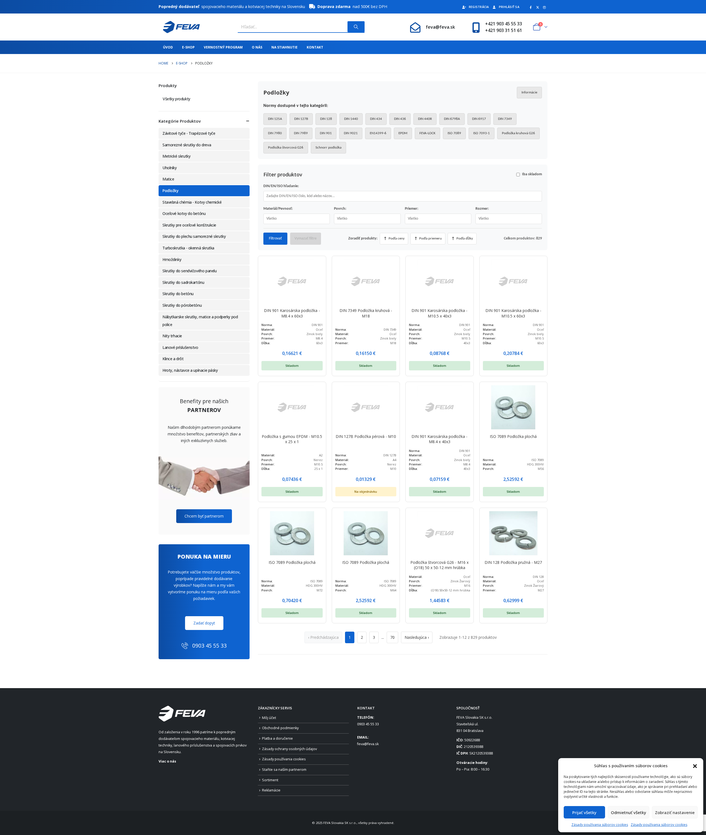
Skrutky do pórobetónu (182, 305)
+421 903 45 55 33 (503, 24)
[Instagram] (544, 7)
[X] (537, 7)
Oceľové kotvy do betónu (183, 213)
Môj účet (269, 717)
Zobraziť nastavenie (675, 812)
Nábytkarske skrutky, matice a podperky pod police (200, 320)
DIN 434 (376, 119)
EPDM (403, 133)
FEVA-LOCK (427, 133)
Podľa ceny (394, 239)
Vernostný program (223, 47)
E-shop (188, 47)
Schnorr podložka (328, 147)
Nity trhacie (172, 335)
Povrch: (340, 209)
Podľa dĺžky (462, 239)
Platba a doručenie (277, 738)
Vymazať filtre (306, 238)
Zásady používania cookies (284, 759)
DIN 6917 (479, 119)
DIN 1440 (351, 119)
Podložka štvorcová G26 (285, 147)
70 (392, 637)
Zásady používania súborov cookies (599, 824)
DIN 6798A (452, 119)
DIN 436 (400, 119)
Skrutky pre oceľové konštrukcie (189, 225)
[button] (695, 765)
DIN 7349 (505, 119)
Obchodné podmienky (280, 728)
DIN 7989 (301, 133)
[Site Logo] (179, 27)
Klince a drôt (173, 358)
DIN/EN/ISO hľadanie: (281, 186)
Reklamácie (271, 790)
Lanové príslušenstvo (180, 347)
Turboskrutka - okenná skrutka (188, 247)
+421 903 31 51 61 (503, 30)
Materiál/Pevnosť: (278, 209)
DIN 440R (425, 119)
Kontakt (315, 47)
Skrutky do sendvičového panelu (189, 270)
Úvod (168, 47)
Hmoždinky (171, 259)
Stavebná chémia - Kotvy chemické (192, 202)
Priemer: (411, 209)
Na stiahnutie (284, 47)
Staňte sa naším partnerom (284, 769)
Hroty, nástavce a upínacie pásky (190, 370)
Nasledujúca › (417, 637)
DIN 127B (301, 119)
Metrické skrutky (176, 156)
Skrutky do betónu (178, 293)
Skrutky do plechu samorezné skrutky (194, 236)
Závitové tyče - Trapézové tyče (188, 133)
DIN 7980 (275, 133)
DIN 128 (326, 119)
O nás (257, 47)
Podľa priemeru (428, 239)
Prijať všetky (584, 812)
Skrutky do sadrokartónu (183, 282)
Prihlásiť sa (509, 7)
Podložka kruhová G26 (518, 133)
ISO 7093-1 (481, 133)
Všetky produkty (176, 98)
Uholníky (169, 167)
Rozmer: (482, 209)
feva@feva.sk (440, 27)
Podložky (170, 190)
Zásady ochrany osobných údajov (289, 749)
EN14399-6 (378, 133)
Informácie (529, 92)
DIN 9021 (351, 133)
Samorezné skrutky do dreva (186, 144)
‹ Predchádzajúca (323, 637)
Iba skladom (532, 174)
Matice (168, 179)
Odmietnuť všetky (628, 812)
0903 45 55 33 (368, 724)
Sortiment (270, 780)
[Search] (356, 26)
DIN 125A (275, 119)
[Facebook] (531, 7)
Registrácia (479, 7)
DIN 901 (326, 133)
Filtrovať (275, 238)
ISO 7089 (454, 133)
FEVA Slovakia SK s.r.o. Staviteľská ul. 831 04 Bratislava (474, 724)
